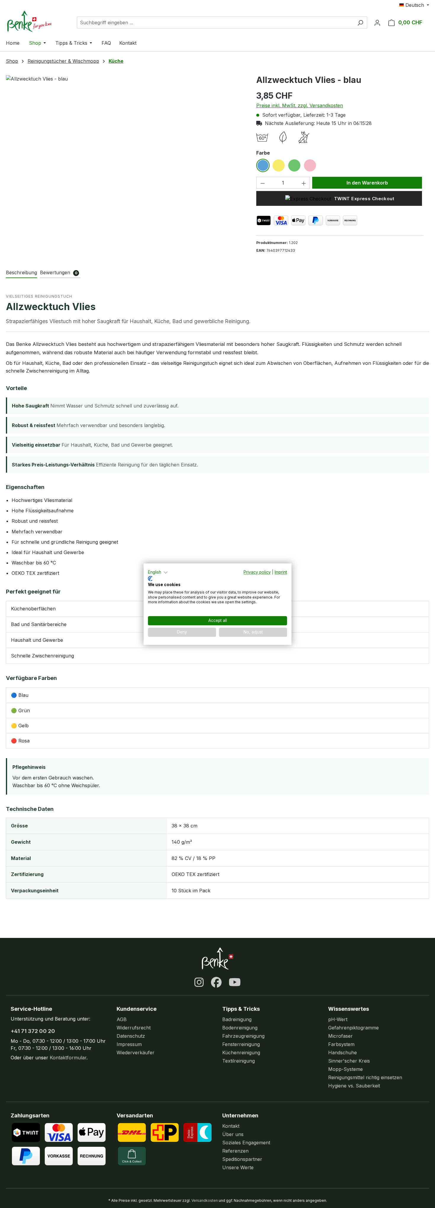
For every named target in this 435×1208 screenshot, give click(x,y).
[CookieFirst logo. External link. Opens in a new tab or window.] (150, 578)
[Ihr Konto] (377, 22)
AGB (122, 1019)
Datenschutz (131, 1036)
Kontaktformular (68, 1058)
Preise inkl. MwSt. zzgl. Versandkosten (299, 105)
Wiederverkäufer (135, 1052)
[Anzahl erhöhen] (304, 183)
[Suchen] (360, 22)
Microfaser (340, 1036)
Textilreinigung (238, 1061)
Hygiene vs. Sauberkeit (354, 1086)
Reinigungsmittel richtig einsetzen (365, 1077)
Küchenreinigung (241, 1052)
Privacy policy (257, 572)
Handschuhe (342, 1052)
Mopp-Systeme (345, 1069)
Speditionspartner (242, 1159)
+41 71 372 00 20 (33, 1031)
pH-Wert (337, 1019)
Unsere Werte (238, 1167)
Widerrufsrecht (134, 1028)
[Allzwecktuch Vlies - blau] (125, 139)
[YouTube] (235, 982)
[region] (125, 139)
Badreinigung (237, 1019)
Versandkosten (204, 1200)
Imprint (281, 572)
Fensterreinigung (241, 1044)
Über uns (233, 1134)
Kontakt (230, 1126)
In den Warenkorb (367, 183)
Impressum (129, 1044)
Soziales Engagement (246, 1143)
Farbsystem (341, 1044)
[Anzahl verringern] (262, 183)
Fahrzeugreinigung (243, 1036)
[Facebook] (216, 982)
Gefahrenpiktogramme (353, 1028)
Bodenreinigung (239, 1028)
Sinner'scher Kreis (349, 1061)
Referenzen (235, 1151)
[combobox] (215, 22)
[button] (158, 572)
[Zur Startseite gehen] (35, 21)
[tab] (21, 272)
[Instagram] (199, 982)
